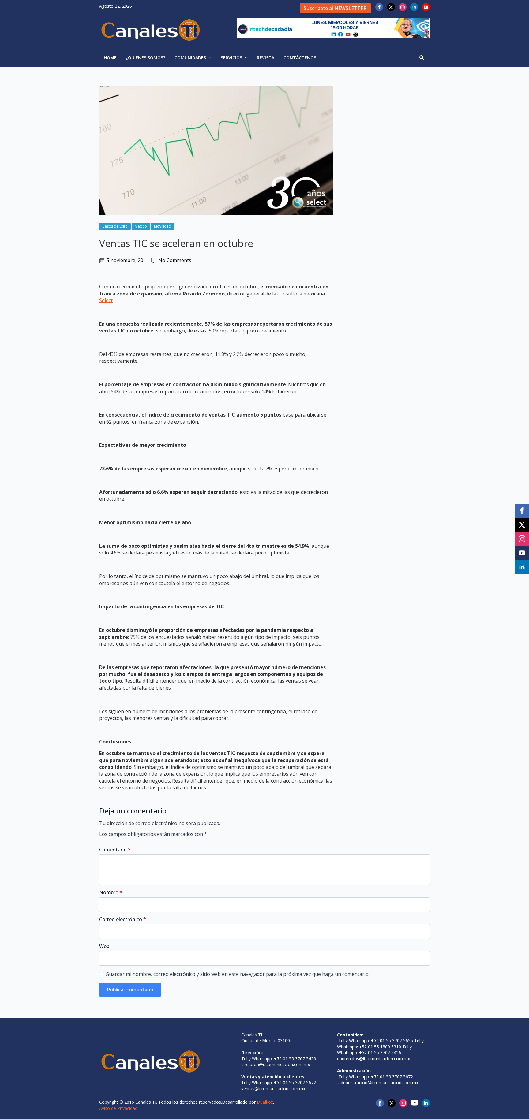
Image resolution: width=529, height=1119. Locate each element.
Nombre (110, 892)
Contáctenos (299, 58)
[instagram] (403, 7)
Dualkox (265, 1102)
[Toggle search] (422, 58)
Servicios (231, 58)
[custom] (414, 1102)
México (141, 226)
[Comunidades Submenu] (211, 58)
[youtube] (426, 7)
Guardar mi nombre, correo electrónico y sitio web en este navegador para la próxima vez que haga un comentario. (238, 974)
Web (104, 946)
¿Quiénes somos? (145, 58)
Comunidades (190, 58)
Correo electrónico (122, 919)
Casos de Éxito (115, 226)
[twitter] (391, 7)
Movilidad (162, 226)
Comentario (115, 849)
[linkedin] (414, 7)
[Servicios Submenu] (247, 58)
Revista (265, 58)
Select (106, 300)
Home (110, 58)
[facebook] (379, 7)
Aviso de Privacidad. (118, 1108)
